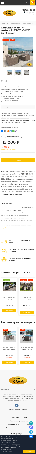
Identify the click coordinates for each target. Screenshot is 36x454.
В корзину (9, 310)
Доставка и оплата (19, 417)
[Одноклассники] (8, 131)
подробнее (5, 228)
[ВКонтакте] (2, 131)
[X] (5, 131)
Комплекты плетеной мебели (19, 113)
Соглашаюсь (29, 451)
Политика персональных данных (18, 409)
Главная (3, 23)
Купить (18, 160)
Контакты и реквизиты (19, 421)
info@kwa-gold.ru (19, 434)
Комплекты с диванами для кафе (18, 120)
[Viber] (16, 131)
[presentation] (3, 52)
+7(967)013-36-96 (27, 10)
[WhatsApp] (13, 131)
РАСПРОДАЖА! (5, 115)
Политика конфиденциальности (19, 424)
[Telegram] (10, 131)
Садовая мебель (14, 23)
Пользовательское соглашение (19, 428)
